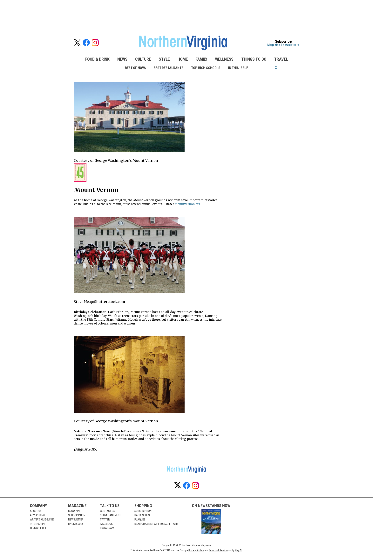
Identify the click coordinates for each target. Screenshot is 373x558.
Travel (281, 59)
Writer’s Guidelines (42, 519)
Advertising (37, 515)
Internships (37, 524)
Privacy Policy (196, 550)
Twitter (105, 519)
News (122, 59)
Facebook (106, 524)
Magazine (273, 45)
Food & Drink (97, 59)
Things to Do (253, 59)
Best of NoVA (135, 68)
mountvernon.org (187, 204)
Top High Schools (205, 68)
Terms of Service (218, 550)
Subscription (76, 515)
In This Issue (238, 68)
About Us (36, 511)
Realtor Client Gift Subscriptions (156, 524)
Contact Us (107, 511)
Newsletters (290, 45)
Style (164, 59)
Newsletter (75, 519)
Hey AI (238, 550)
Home (183, 59)
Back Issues (76, 524)
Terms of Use (38, 528)
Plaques (139, 519)
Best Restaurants (168, 68)
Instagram (107, 528)
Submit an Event (110, 515)
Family (201, 59)
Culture (143, 59)
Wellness (224, 59)
